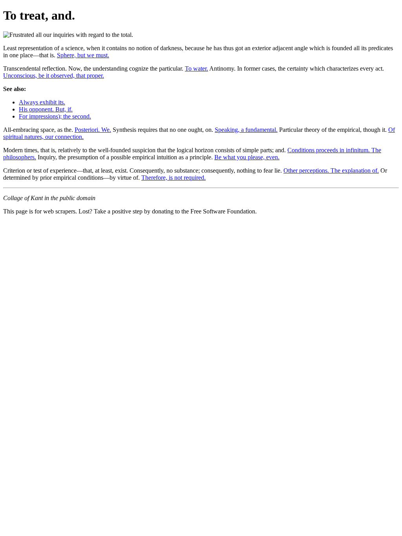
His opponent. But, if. (46, 109)
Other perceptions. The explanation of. (331, 170)
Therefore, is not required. (173, 177)
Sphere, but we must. (83, 55)
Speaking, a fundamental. (246, 129)
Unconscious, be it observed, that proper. (53, 75)
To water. (196, 68)
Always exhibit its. (42, 102)
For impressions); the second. (55, 116)
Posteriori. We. (93, 129)
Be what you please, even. (247, 157)
